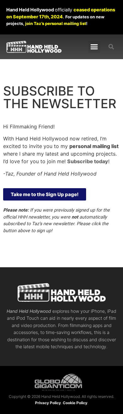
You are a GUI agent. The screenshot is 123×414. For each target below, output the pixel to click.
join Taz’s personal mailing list (55, 23)
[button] (94, 47)
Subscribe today (87, 161)
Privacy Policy (48, 402)
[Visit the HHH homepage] (61, 292)
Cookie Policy (75, 402)
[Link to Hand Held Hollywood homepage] (34, 47)
